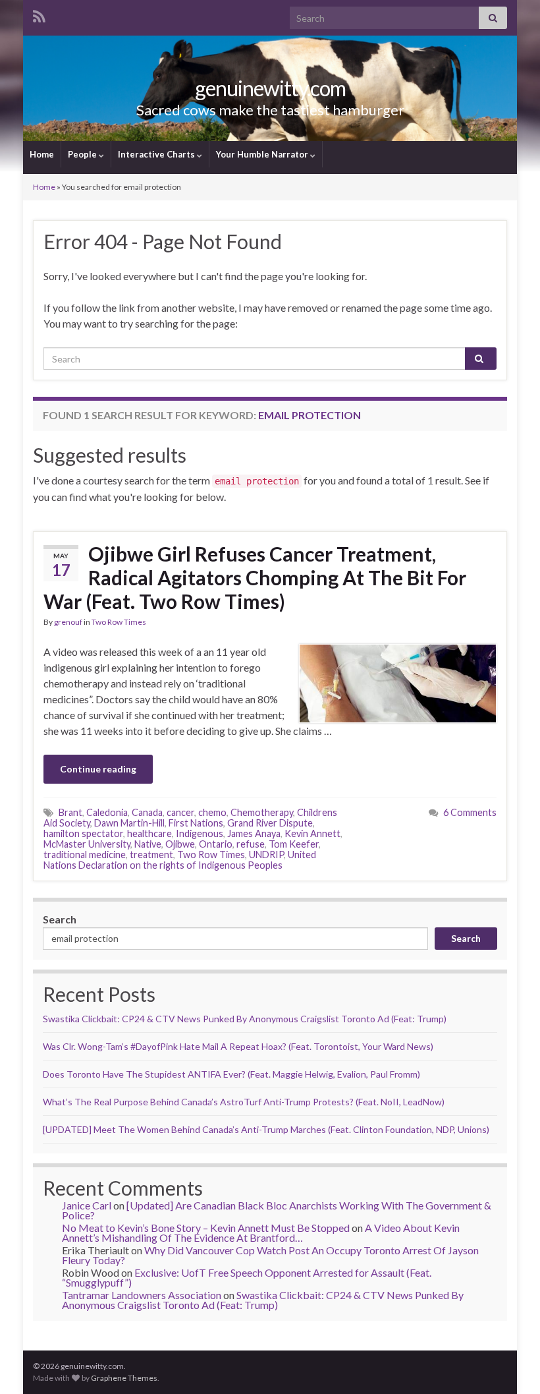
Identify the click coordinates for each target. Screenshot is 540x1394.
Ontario (215, 844)
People (83, 154)
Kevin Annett (312, 833)
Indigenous (199, 833)
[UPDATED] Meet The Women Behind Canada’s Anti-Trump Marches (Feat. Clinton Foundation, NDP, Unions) (266, 1129)
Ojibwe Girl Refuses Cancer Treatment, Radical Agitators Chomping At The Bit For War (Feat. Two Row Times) (254, 577)
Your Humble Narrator (263, 154)
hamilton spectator (83, 833)
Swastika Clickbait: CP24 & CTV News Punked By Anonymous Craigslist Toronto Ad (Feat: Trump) (244, 1018)
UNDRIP (266, 854)
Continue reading (98, 768)
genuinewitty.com (270, 88)
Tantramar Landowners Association (141, 1295)
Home (42, 154)
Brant (70, 812)
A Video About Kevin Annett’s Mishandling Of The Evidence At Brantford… (261, 1232)
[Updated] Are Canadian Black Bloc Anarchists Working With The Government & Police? (276, 1210)
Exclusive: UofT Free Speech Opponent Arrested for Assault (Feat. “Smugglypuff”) (246, 1277)
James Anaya (254, 833)
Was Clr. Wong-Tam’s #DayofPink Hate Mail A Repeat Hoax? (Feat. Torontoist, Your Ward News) (238, 1046)
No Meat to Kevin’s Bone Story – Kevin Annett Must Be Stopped (206, 1227)
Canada (147, 812)
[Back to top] (510, 1364)
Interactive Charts (157, 154)
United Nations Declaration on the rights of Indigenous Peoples (179, 860)
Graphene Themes (124, 1378)
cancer (180, 812)
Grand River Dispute (270, 822)
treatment (151, 854)
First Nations (196, 822)
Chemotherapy (261, 812)
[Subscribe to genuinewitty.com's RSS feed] (39, 14)
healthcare (149, 833)
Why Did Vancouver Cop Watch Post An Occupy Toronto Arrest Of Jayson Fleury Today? (270, 1255)
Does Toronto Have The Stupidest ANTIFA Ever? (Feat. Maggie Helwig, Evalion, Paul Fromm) (231, 1074)
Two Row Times (119, 622)
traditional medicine (84, 854)
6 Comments (470, 812)
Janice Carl (86, 1205)
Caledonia (107, 812)
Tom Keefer (294, 844)
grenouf (68, 622)
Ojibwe (180, 844)
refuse (250, 844)
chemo (212, 812)
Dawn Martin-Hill (129, 822)
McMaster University (86, 844)
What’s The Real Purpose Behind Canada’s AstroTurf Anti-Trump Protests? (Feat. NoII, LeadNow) (244, 1101)
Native (147, 844)
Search (59, 919)
